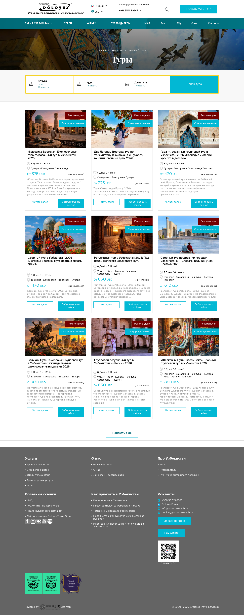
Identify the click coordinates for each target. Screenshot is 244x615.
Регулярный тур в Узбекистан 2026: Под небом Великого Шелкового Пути (121, 259)
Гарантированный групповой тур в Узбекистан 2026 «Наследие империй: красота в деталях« (186, 155)
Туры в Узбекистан (37, 23)
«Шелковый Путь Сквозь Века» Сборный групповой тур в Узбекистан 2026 (188, 362)
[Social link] (27, 521)
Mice (147, 23)
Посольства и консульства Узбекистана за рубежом (118, 517)
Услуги (91, 23)
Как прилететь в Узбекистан (110, 501)
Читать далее (40, 202)
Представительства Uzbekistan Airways (116, 506)
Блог (163, 23)
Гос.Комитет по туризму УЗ (43, 506)
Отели (68, 23)
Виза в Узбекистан (38, 470)
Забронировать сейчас (71, 203)
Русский (99, 6)
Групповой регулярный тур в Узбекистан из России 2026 (114, 362)
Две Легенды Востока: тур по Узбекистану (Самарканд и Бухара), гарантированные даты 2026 (118, 155)
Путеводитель (120, 23)
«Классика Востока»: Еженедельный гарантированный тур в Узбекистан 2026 (52, 155)
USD (97, 12)
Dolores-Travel (170, 505)
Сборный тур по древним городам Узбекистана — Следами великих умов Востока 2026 (186, 261)
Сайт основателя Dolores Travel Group (49, 516)
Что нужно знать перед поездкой (179, 475)
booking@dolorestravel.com (134, 5)
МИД (30, 501)
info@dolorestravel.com (175, 509)
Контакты (213, 23)
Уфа (122, 50)
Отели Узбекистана (38, 475)
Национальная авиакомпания (44, 511)
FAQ (179, 23)
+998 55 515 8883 (128, 11)
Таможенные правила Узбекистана (114, 511)
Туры (113, 50)
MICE (30, 486)
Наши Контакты (102, 465)
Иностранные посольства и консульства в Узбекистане (118, 525)
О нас (194, 23)
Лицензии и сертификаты (108, 475)
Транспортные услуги (40, 480)
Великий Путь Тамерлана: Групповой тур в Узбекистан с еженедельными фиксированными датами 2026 (55, 363)
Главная (102, 50)
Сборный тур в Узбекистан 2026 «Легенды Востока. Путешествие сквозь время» (55, 261)
